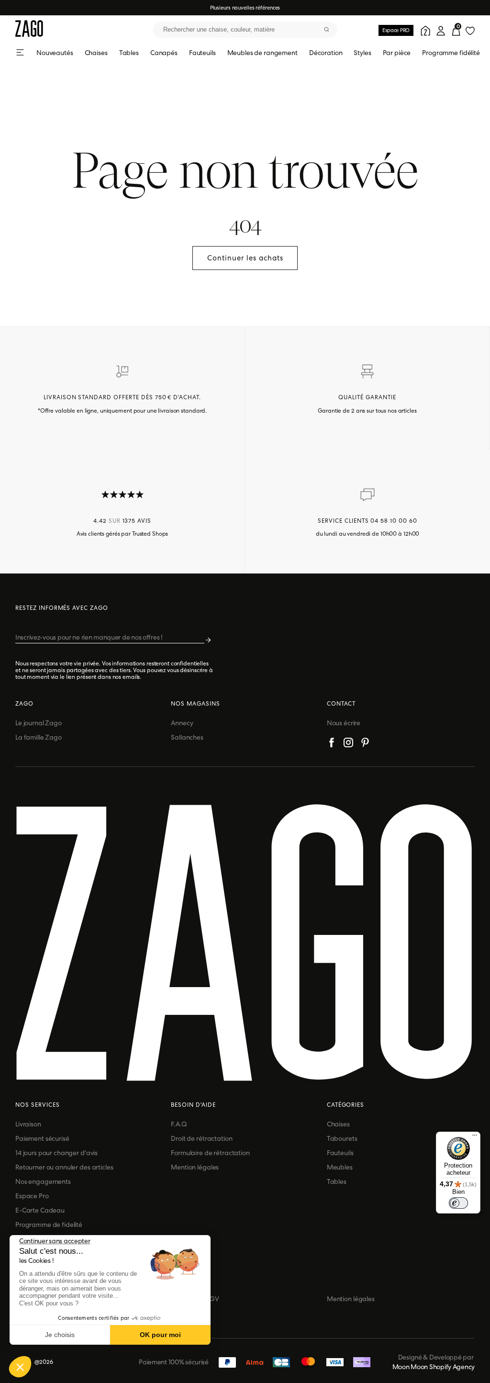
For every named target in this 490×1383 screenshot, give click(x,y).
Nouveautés (54, 52)
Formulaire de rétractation (210, 1152)
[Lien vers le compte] (424, 29)
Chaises (96, 52)
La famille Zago (38, 737)
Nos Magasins (195, 704)
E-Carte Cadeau (40, 1210)
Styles (362, 52)
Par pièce (397, 52)
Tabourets (342, 1138)
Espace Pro (32, 1195)
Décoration (326, 52)
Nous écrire (343, 723)
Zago (24, 704)
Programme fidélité (450, 52)
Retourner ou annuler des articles (64, 1167)
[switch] (458, 1203)
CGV (212, 1298)
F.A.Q (179, 1124)
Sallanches (187, 737)
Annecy (182, 723)
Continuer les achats (245, 258)
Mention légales (195, 1167)
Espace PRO (396, 30)
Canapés (164, 52)
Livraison (28, 1124)
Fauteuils (202, 52)
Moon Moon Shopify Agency (433, 1366)
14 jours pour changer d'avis (56, 1152)
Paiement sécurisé (42, 1138)
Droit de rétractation (201, 1138)
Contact (341, 704)
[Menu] (474, 1137)
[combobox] (245, 30)
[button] (20, 1366)
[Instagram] (348, 744)
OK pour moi (160, 1334)
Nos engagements (43, 1181)
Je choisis (60, 1334)
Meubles (340, 1167)
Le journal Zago (38, 723)
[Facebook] (331, 744)
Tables (129, 52)
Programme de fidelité (48, 1224)
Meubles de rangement (262, 52)
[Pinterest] (365, 744)
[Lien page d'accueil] (29, 29)
